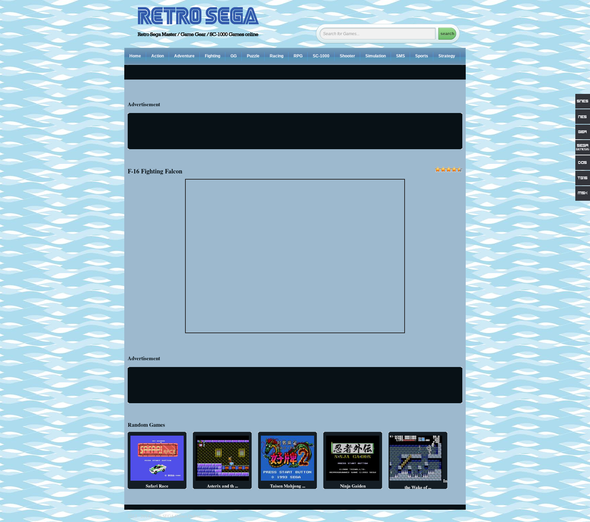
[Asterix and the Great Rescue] (222, 480)
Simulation (375, 56)
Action (157, 56)
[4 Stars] (454, 169)
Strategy (446, 56)
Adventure (184, 56)
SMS (400, 56)
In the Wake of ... (426, 483)
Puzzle (253, 56)
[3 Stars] (448, 169)
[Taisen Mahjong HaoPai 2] (287, 480)
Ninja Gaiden (353, 485)
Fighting (212, 56)
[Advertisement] (296, 131)
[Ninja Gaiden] (352, 480)
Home (135, 56)
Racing (276, 56)
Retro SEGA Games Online (176, 516)
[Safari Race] (157, 480)
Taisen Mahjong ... (287, 485)
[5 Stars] (459, 169)
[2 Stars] (443, 169)
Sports (421, 56)
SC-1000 (321, 56)
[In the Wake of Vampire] (415, 480)
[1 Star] (437, 169)
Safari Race (157, 485)
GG (233, 56)
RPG (298, 56)
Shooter (347, 56)
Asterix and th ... (222, 485)
